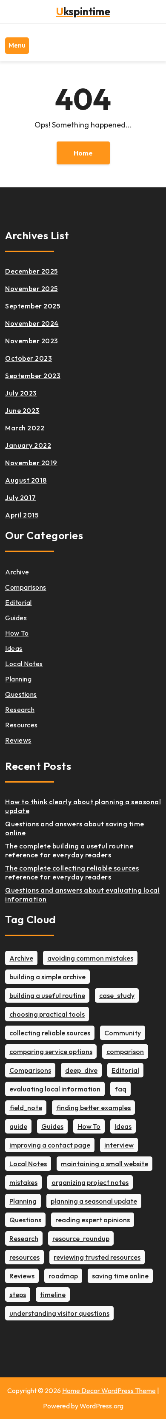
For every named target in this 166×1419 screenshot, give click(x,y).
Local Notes (24, 663)
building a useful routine (47, 995)
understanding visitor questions (59, 1313)
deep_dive (81, 1070)
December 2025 (31, 271)
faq (120, 1089)
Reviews (18, 740)
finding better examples (93, 1107)
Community (122, 1033)
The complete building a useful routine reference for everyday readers (69, 850)
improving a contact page (49, 1145)
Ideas (14, 648)
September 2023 (32, 375)
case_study (117, 995)
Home (83, 153)
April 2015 (21, 515)
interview (119, 1145)
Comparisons (25, 587)
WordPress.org (101, 1406)
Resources (21, 725)
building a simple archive (47, 976)
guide (18, 1126)
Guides (16, 617)
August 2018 (26, 480)
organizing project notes (90, 1182)
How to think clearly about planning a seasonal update (83, 806)
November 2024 (32, 323)
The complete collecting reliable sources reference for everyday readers (72, 872)
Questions (21, 694)
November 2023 (31, 340)
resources (24, 1257)
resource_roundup (80, 1238)
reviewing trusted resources (97, 1257)
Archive (17, 572)
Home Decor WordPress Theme (109, 1390)
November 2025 (31, 288)
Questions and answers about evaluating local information (82, 894)
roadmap (63, 1276)
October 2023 (28, 358)
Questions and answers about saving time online (74, 828)
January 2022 (28, 445)
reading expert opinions (92, 1219)
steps (17, 1294)
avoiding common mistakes (90, 958)
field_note (25, 1107)
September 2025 (32, 306)
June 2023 (22, 410)
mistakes (23, 1182)
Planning (18, 679)
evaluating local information (54, 1089)
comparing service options (50, 1051)
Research (19, 709)
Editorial (18, 602)
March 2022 (24, 428)
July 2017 (20, 497)
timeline (53, 1294)
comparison (125, 1051)
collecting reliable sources (49, 1033)
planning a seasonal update (94, 1201)
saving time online (120, 1276)
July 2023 (21, 393)
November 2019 (31, 462)
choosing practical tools (47, 1014)
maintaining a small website (104, 1163)
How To (17, 633)
